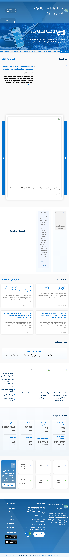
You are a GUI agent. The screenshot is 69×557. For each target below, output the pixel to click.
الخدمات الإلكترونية (8, 22)
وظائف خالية (12, 508)
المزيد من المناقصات (10, 279)
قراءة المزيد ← (28, 85)
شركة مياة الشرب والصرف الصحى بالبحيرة (47, 555)
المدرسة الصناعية (11, 523)
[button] (43, 19)
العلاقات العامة (11, 519)
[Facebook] (26, 533)
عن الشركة (12, 516)
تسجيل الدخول (9, 20)
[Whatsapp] (30, 533)
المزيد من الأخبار (8, 59)
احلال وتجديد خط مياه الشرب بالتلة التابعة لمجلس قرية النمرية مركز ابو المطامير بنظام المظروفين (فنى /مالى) (53, 315)
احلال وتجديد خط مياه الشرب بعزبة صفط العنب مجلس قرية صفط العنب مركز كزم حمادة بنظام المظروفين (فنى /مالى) (17, 288)
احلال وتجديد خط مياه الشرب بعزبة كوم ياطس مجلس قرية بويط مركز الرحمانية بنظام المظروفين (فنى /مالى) (17, 315)
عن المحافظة (12, 512)
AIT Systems (9, 555)
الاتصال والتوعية (11, 527)
